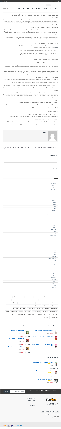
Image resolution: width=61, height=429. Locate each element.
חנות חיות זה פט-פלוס (31, 398)
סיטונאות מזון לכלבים (53, 311)
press (55, 254)
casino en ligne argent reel (51, 214)
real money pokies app (52, 258)
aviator (54, 198)
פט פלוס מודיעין (47, 314)
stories (54, 266)
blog (55, 208)
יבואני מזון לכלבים (37, 305)
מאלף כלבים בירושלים (19, 305)
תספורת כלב (46, 317)
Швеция (54, 281)
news (55, 243)
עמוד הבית (56, 4)
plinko (55, 248)
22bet (55, 191)
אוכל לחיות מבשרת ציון (53, 296)
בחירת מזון (55, 299)
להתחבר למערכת (54, 160)
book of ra (54, 210)
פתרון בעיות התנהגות (21, 314)
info (55, 233)
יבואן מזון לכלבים (45, 305)
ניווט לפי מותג (32, 403)
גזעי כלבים (54, 283)
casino (55, 212)
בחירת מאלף (9, 296)
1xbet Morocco (53, 183)
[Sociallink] (58, 416)
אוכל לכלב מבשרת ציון (43, 296)
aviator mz (54, 200)
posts (55, 252)
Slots (55, 264)
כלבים (55, 285)
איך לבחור (36, 296)
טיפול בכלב (15, 302)
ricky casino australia (52, 262)
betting (54, 204)
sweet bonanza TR (52, 271)
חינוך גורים (42, 299)
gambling (54, 225)
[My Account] (4, 1)
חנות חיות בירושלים (34, 299)
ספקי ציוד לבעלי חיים (36, 311)
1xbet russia (53, 185)
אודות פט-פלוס (32, 402)
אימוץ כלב (21, 296)
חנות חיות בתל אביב (53, 302)
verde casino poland (52, 275)
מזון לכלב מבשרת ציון (31, 308)
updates (54, 273)
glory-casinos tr (53, 229)
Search (6, 1)
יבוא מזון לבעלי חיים (53, 305)
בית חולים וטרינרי (49, 299)
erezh (45, 10)
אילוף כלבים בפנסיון (28, 296)
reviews (54, 260)
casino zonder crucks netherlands (50, 216)
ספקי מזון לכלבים (45, 311)
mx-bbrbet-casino (52, 241)
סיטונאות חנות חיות (31, 400)
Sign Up (6, 391)
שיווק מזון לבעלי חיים (53, 317)
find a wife (54, 223)
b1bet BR (54, 202)
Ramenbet (54, 256)
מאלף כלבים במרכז (9, 305)
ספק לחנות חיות (27, 311)
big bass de (54, 206)
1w (55, 181)
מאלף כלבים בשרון (54, 308)
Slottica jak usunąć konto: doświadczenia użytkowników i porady (46, 147)
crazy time (54, 218)
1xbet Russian (53, 187)
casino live (56, 47)
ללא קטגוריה (48, 4)
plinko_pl (54, 250)
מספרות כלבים (22, 308)
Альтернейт (54, 279)
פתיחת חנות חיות (31, 314)
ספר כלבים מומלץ (14, 311)
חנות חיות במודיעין (15, 299)
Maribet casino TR (52, 235)
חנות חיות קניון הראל (22, 302)
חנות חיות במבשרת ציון (25, 299)
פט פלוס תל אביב (39, 314)
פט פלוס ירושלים (54, 314)
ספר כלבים (21, 311)
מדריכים (38, 308)
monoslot (54, 239)
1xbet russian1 (53, 189)
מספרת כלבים (15, 308)
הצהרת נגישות (32, 405)
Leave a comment (5, 8)
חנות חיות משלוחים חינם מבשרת (42, 302)
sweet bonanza (53, 268)
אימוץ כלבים (15, 296)
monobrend (54, 237)
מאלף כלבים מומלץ (45, 308)
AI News (54, 193)
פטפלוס (7, 311)
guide (55, 231)
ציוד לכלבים (14, 314)
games (54, 227)
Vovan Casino (53, 277)
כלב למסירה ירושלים (28, 305)
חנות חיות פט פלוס (31, 302)
